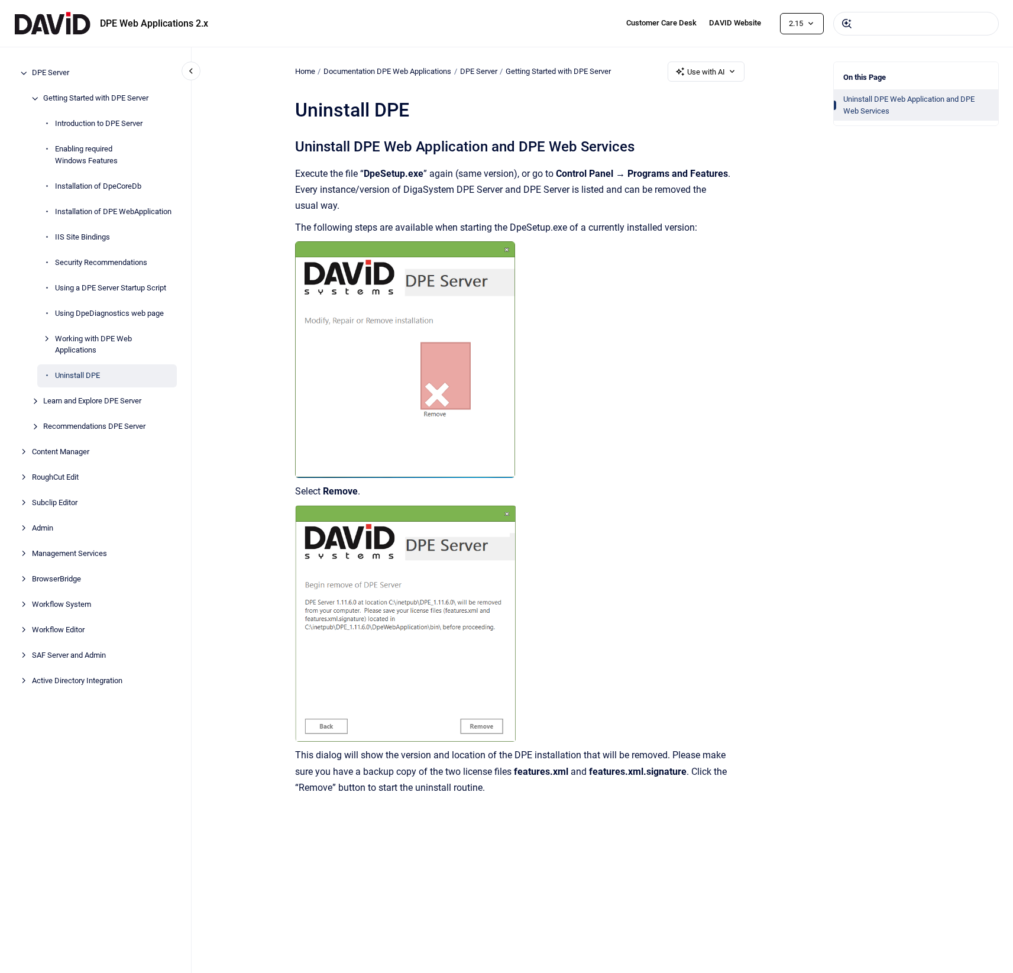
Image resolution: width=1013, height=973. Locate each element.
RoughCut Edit (55, 477)
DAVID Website (735, 22)
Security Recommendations (101, 262)
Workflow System (61, 604)
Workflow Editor (58, 630)
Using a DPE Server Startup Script (110, 287)
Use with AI (706, 71)
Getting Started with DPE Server (95, 98)
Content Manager (60, 452)
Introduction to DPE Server (99, 123)
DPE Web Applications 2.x (154, 23)
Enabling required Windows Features (86, 155)
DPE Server (50, 73)
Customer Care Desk (661, 22)
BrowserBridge (56, 579)
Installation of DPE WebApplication (113, 211)
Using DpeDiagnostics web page (109, 313)
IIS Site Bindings (82, 236)
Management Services (69, 553)
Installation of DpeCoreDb (98, 186)
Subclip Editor (54, 503)
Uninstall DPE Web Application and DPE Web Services (909, 105)
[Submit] (846, 23)
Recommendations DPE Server (94, 426)
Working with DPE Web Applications (93, 344)
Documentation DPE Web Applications (387, 71)
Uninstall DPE (77, 375)
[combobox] (916, 23)
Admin (42, 528)
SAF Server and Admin (69, 655)
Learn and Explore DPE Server (92, 401)
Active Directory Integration (77, 681)
